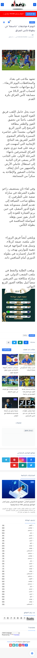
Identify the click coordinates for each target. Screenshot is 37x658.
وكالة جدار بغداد (11, 642)
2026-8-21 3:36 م (29, 409)
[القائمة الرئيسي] (34, 4)
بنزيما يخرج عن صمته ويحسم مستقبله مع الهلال (11, 413)
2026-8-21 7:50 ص (12, 409)
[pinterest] (14, 459)
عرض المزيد (6, 349)
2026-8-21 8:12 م (29, 387)
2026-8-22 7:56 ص (12, 365)
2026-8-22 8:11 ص (28, 365)
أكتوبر (30, 525)
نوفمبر (30, 528)
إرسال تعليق (28, 430)
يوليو (30, 548)
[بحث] (2, 4)
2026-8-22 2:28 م (29, 499)
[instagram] (23, 459)
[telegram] (6, 459)
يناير (31, 533)
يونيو (30, 546)
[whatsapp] (23, 465)
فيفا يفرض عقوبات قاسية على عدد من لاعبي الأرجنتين (28, 413)
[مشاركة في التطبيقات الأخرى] (8, 342)
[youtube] (14, 465)
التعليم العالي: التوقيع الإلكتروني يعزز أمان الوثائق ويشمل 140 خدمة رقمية (18, 503)
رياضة (32, 22)
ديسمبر (30, 530)
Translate (16, 635)
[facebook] (31, 459)
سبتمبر (30, 553)
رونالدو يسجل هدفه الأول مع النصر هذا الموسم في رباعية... (28, 392)
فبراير (30, 535)
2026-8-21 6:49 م (12, 387)
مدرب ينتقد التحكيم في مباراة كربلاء (27, 369)
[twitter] (31, 465)
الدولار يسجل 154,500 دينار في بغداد (12, 14)
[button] (26, 342)
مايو (31, 543)
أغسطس (29, 551)
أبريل (30, 540)
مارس (30, 538)
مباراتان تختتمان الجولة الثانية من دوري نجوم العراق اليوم (10, 370)
